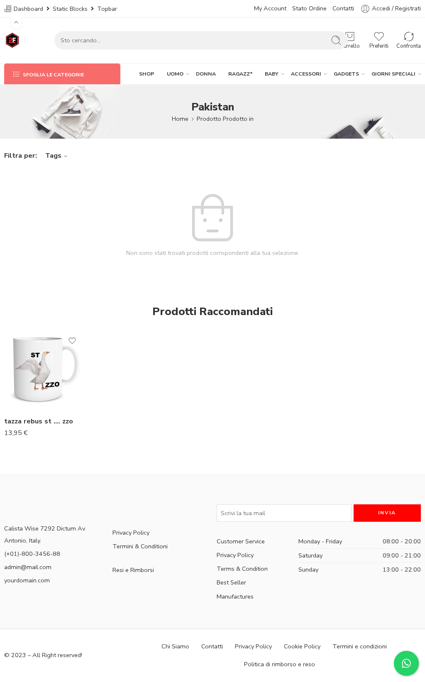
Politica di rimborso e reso (279, 664)
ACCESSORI (306, 73)
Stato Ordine (309, 8)
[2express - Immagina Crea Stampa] (12, 40)
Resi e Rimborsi (133, 570)
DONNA (206, 73)
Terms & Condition (242, 569)
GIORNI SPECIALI (393, 73)
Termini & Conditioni (140, 546)
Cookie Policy (302, 646)
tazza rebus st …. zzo (38, 421)
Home (180, 119)
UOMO (175, 73)
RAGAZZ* (240, 73)
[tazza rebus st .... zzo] (44, 369)
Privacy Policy (130, 532)
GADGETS (346, 73)
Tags (53, 155)
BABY (271, 73)
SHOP (146, 73)
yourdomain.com (27, 580)
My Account (270, 8)
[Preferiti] (72, 341)
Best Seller (231, 582)
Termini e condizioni (359, 646)
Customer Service (241, 541)
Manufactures (235, 596)
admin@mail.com (27, 567)
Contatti (343, 8)
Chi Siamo (175, 646)
